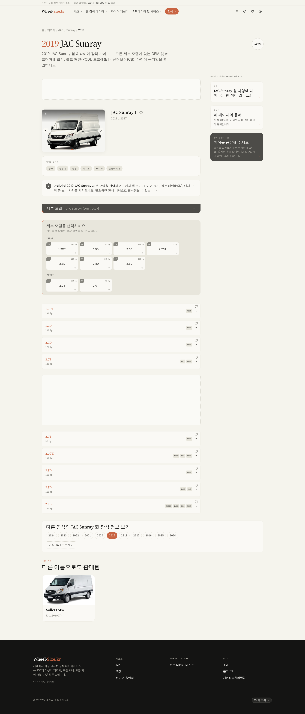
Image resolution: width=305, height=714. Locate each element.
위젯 (119, 671)
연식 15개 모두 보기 (61, 544)
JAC (60, 30)
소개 (226, 665)
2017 (136, 535)
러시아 (99, 168)
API (118, 665)
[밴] (72, 149)
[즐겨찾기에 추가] (141, 113)
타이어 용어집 (125, 677)
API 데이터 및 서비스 (146, 11)
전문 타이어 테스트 (182, 665)
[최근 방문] (244, 11)
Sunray (70, 30)
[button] (121, 208)
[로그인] (237, 11)
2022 (76, 535)
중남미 (62, 168)
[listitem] (68, 598)
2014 (173, 535)
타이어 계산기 (120, 11)
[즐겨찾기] (252, 11)
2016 (148, 535)
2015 (161, 535)
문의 (226, 671)
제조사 (77, 11)
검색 (170, 11)
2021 (88, 535)
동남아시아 (114, 168)
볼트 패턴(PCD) (78, 59)
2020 (100, 535)
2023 (64, 535)
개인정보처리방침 (234, 677)
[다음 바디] (101, 131)
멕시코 (86, 168)
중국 (51, 168)
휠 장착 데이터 (95, 11)
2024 (51, 535)
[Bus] (74, 149)
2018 (124, 535)
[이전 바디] (46, 131)
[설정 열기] (260, 11)
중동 (74, 168)
